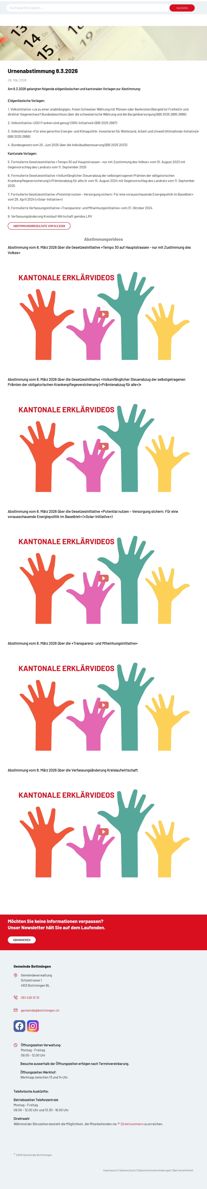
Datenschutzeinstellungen (154, 1170)
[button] (103, 314)
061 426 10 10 (30, 997)
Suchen (182, 8)
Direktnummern (132, 1124)
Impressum (110, 1170)
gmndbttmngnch (40, 1010)
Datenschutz (128, 1170)
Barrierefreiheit (183, 1170)
